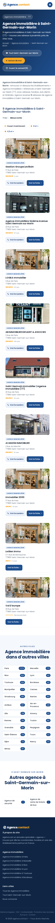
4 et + (35, 126)
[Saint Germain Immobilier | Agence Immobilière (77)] (28, 368)
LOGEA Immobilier (16, 277)
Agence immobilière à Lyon (15, 869)
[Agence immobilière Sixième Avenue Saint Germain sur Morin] (28, 202)
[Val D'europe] (28, 587)
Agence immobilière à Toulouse (17, 873)
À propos (24, 915)
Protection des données (44, 912)
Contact (32, 915)
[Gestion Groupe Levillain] (28, 148)
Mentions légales (7, 912)
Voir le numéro (17, 183)
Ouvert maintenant (16, 126)
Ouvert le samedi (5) (18, 68)
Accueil (6, 43)
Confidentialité (27, 912)
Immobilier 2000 (15, 497)
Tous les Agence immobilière (16, 891)
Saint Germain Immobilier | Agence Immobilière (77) (26, 387)
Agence (18, 5)
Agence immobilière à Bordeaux (17, 877)
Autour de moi (15, 60)
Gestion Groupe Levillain (20, 166)
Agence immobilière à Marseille (17, 861)
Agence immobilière (20, 43)
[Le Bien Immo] (28, 533)
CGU (17, 912)
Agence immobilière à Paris (15, 856)
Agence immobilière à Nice (15, 865)
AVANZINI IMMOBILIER (18, 443)
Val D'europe (13, 605)
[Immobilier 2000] (28, 479)
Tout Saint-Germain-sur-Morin (23, 53)
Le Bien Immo (13, 551)
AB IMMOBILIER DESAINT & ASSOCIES (26, 332)
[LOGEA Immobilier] (28, 259)
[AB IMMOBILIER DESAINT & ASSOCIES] (28, 313)
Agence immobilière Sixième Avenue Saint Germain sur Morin (27, 222)
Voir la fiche (34, 183)
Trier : (6, 118)
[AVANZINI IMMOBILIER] (28, 424)
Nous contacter (10, 899)
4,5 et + (10, 131)
